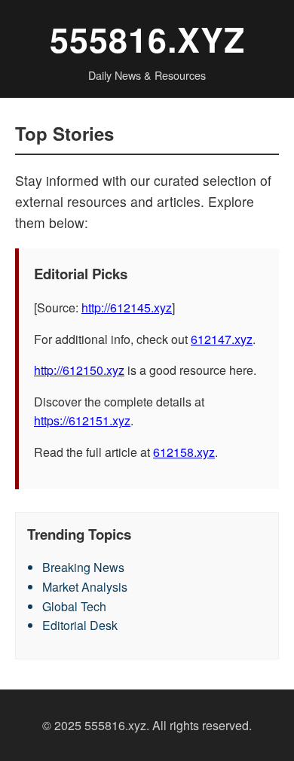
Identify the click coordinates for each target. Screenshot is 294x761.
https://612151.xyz (82, 420)
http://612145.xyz (126, 307)
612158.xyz (184, 452)
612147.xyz (222, 339)
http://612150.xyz (79, 370)
